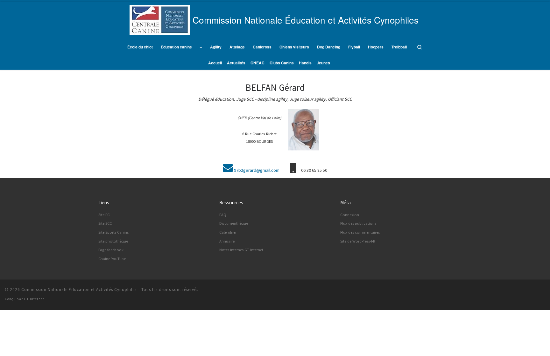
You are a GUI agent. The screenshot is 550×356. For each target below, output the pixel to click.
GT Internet (34, 299)
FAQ (222, 214)
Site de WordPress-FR (357, 241)
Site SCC (105, 223)
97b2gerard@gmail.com (256, 170)
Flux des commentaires (360, 232)
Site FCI (104, 214)
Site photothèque (113, 241)
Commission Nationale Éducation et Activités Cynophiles (79, 289)
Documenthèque (233, 223)
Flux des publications (358, 223)
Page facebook (110, 249)
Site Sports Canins (113, 232)
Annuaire (227, 241)
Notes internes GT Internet (241, 249)
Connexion (349, 214)
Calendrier (227, 232)
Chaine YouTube (112, 258)
